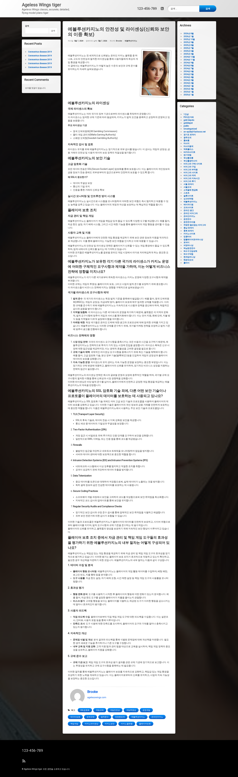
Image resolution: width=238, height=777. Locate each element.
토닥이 (186, 242)
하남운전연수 (189, 248)
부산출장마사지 (190, 161)
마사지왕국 (188, 146)
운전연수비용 (189, 222)
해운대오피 (188, 260)
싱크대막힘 (188, 199)
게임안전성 (115, 710)
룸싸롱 (186, 140)
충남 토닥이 (189, 228)
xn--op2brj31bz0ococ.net (195, 132)
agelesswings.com (96, 697)
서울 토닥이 (189, 184)
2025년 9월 (189, 42)
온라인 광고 (189, 210)
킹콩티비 (187, 236)
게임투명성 (131, 710)
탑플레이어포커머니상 (193, 239)
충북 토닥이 (189, 231)
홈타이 (186, 263)
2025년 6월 (189, 51)
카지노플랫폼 (127, 724)
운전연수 (187, 219)
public (186, 126)
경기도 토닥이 (190, 135)
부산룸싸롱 (188, 158)
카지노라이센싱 (91, 724)
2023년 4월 (189, 89)
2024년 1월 (189, 86)
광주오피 (187, 137)
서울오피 (187, 187)
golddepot (188, 123)
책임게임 (74, 724)
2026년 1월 (189, 36)
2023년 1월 (189, 92)
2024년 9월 (189, 62)
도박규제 (90, 717)
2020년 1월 (189, 95)
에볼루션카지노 (131, 41)
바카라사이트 (189, 152)
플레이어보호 (145, 724)
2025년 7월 (189, 48)
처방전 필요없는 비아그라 (195, 225)
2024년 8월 (189, 65)
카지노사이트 (189, 234)
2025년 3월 (189, 54)
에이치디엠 (188, 204)
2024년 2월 (189, 83)
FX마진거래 (189, 117)
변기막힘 (187, 155)
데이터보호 (75, 717)
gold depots (189, 120)
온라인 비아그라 (191, 213)
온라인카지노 (157, 717)
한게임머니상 (189, 257)
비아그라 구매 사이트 (193, 164)
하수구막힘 (188, 254)
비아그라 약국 (190, 175)
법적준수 (105, 717)
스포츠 (186, 193)
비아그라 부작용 (191, 169)
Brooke (119, 41)
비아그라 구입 (190, 167)
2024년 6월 (189, 71)
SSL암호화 (84, 710)
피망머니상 (188, 245)
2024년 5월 (189, 74)
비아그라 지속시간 (192, 178)
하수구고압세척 (190, 251)
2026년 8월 (189, 33)
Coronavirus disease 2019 (40, 52)
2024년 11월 (189, 60)
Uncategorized (190, 129)
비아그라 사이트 (191, 172)
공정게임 (146, 710)
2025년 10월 (189, 39)
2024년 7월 (189, 68)
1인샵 (186, 114)
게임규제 (100, 710)
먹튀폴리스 (188, 149)
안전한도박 (120, 717)
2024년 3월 (189, 80)
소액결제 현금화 (191, 190)
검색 (27, 26)
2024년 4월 (189, 77)
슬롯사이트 (188, 196)
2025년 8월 (189, 45)
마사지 (186, 143)
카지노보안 (109, 724)
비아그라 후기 (190, 181)
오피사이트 (188, 207)
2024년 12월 (189, 57)
